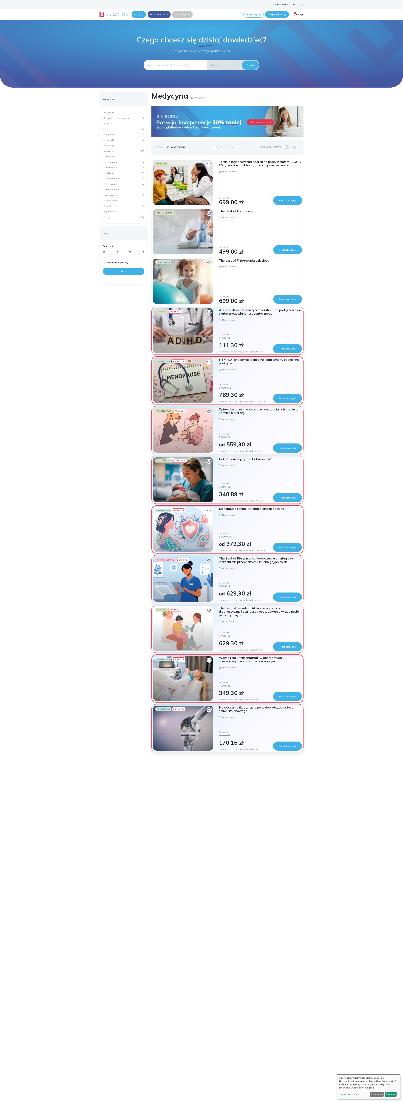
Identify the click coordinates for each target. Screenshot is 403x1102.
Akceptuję (391, 1094)
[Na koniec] (232, 147)
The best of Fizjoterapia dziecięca (244, 260)
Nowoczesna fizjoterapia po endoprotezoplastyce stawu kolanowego (256, 709)
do (130, 251)
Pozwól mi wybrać (348, 1094)
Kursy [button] (137, 14)
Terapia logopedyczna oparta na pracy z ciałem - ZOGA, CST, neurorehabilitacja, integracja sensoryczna (260, 163)
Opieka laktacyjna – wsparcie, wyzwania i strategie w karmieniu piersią (258, 411)
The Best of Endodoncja (236, 211)
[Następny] (236, 147)
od (104, 251)
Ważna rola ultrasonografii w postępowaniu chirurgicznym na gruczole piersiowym (251, 659)
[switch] (286, 147)
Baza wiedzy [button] (157, 14)
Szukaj (250, 65)
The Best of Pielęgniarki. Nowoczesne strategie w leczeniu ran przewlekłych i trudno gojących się (256, 560)
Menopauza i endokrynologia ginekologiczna (251, 509)
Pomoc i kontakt (281, 4)
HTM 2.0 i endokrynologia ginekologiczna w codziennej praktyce (259, 361)
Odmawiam (377, 1094)
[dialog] (368, 1087)
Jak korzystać (182, 14)
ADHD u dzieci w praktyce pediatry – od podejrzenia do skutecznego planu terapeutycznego (260, 311)
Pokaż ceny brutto (271, 147)
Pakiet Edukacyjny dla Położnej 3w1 (245, 459)
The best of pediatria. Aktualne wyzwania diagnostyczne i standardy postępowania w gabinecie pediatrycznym (259, 611)
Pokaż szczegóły (287, 200)
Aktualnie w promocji (117, 262)
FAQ (295, 4)
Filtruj (123, 271)
